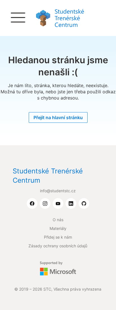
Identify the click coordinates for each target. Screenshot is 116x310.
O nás (58, 219)
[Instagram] (45, 204)
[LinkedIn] (71, 204)
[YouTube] (58, 204)
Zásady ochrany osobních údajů (57, 245)
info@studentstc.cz (58, 190)
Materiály (58, 228)
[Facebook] (32, 204)
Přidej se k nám (58, 237)
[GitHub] (84, 204)
